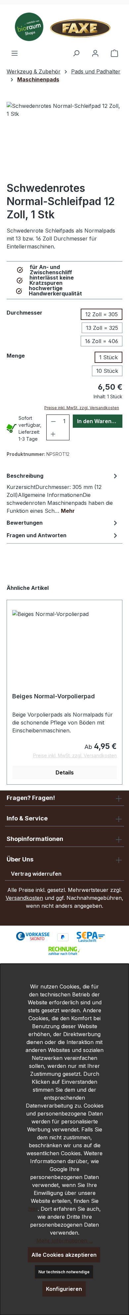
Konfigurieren (64, 1289)
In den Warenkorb (99, 421)
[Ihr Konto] (95, 53)
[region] (64, 139)
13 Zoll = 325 (102, 328)
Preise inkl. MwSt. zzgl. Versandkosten (81, 407)
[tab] (63, 492)
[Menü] (14, 53)
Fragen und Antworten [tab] (36, 535)
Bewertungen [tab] (25, 522)
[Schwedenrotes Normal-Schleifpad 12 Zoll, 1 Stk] (64, 139)
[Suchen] (76, 53)
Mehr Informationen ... (64, 1240)
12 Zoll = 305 (101, 314)
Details (65, 772)
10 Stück (107, 371)
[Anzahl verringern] (53, 421)
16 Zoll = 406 (101, 341)
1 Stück (108, 357)
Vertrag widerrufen (36, 873)
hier (33, 1208)
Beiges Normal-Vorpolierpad (53, 696)
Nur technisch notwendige (64, 1271)
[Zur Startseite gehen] (64, 27)
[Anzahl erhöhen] (53, 433)
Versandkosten (24, 898)
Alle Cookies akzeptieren (64, 1254)
